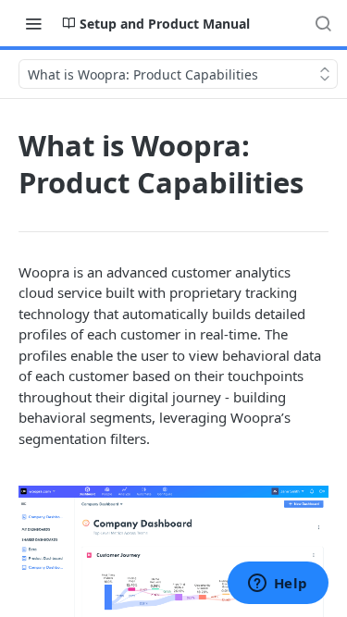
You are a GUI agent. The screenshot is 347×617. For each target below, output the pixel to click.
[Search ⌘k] (323, 23)
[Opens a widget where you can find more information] (277, 584)
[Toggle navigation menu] (33, 23)
